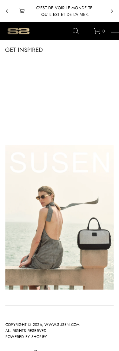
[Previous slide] (7, 11)
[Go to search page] (76, 31)
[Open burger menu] (115, 31)
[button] (76, 31)
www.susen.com (62, 324)
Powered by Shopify (26, 337)
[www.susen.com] (18, 31)
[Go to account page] (86, 32)
